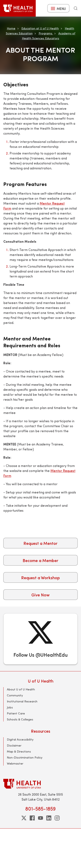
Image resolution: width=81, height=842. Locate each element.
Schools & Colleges (20, 719)
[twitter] (23, 817)
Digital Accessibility (20, 739)
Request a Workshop (40, 577)
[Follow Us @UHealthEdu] (40, 639)
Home (11, 28)
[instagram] (57, 817)
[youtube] (40, 817)
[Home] (18, 8)
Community (15, 695)
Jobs (10, 707)
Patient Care (16, 713)
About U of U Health (21, 689)
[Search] (76, 8)
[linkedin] (48, 817)
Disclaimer (14, 745)
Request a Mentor (40, 543)
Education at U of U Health (40, 28)
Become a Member (40, 560)
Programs (46, 33)
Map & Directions (19, 751)
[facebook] (32, 817)
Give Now (40, 594)
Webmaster (15, 763)
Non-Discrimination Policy (24, 757)
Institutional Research (22, 701)
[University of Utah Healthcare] (40, 784)
